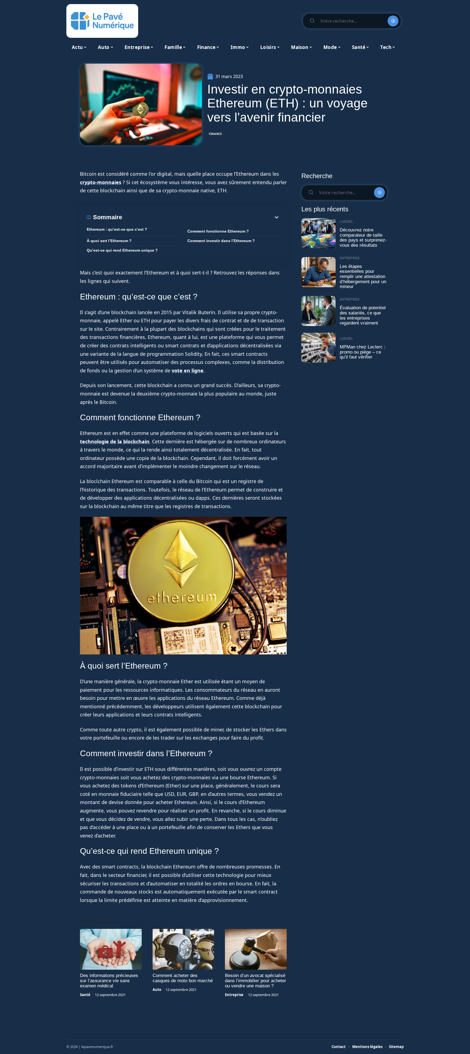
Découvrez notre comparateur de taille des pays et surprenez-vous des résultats (363, 237)
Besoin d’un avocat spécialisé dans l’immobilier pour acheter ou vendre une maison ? (255, 980)
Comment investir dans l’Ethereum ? (221, 241)
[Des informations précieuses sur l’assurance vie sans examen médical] (111, 949)
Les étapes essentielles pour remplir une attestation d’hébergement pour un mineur (363, 276)
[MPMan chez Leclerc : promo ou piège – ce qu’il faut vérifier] (318, 348)
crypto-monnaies (100, 182)
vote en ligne (187, 370)
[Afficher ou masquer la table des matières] (201, 217)
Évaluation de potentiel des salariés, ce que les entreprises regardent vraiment (363, 315)
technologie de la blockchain (114, 441)
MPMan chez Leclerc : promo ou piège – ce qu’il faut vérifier (362, 352)
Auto (157, 989)
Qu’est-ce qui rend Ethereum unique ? (122, 250)
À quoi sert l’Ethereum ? (109, 241)
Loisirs (346, 221)
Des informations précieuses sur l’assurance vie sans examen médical (109, 980)
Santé (85, 994)
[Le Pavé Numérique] (102, 21)
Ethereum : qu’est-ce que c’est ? (117, 229)
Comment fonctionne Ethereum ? (218, 231)
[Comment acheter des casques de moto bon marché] (183, 949)
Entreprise (234, 994)
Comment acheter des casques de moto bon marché (183, 978)
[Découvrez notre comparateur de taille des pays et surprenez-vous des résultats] (318, 233)
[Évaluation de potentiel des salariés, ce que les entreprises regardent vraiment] (318, 311)
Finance (215, 134)
